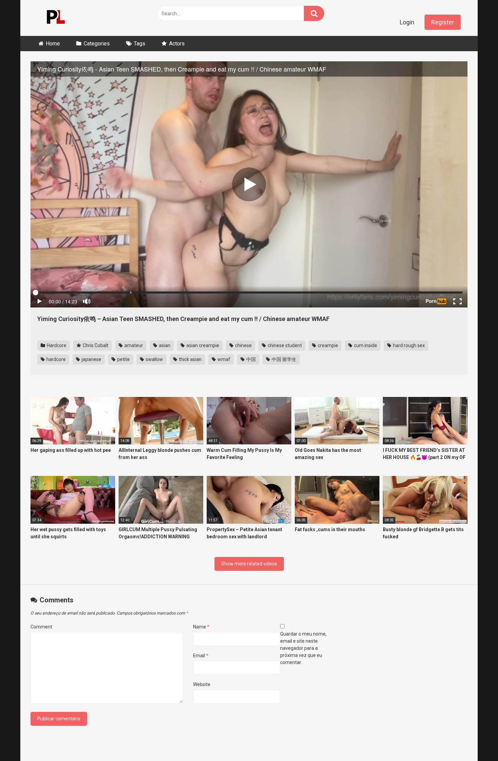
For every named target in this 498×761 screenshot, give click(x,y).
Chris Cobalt (95, 345)
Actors (177, 43)
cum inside (365, 345)
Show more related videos (249, 563)
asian (164, 345)
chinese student (284, 345)
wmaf (223, 359)
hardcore (55, 359)
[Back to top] (475, 740)
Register (442, 22)
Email (200, 655)
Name (201, 626)
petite (123, 359)
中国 (250, 359)
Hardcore (56, 345)
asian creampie (202, 345)
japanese (91, 359)
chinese (243, 345)
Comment (41, 626)
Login (407, 22)
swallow (154, 359)
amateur (133, 345)
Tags (139, 43)
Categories (97, 43)
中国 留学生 (283, 359)
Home (53, 43)
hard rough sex (408, 345)
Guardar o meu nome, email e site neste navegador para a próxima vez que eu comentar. (303, 648)
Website (201, 684)
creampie (327, 345)
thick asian (190, 359)
